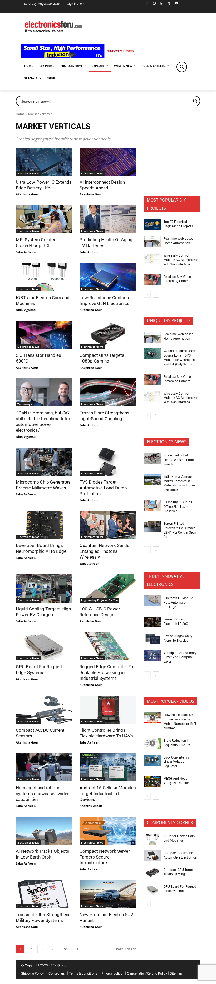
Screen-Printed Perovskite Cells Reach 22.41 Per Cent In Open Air (180, 530)
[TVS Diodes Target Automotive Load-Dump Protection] (108, 462)
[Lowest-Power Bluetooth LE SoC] (152, 622)
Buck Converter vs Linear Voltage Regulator (176, 762)
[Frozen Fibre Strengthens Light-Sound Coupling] (108, 392)
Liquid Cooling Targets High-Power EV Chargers (44, 611)
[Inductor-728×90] (78, 56)
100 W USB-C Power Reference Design (100, 611)
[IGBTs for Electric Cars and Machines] (44, 277)
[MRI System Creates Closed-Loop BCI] (44, 219)
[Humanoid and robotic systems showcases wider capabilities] (44, 767)
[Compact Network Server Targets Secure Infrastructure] (108, 831)
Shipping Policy (32, 973)
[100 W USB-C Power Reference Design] (108, 588)
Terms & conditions (83, 973)
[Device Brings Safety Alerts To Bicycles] (152, 639)
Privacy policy (111, 973)
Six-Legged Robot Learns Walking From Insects (179, 460)
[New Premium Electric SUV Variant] (108, 894)
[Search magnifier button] (181, 66)
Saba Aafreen (26, 252)
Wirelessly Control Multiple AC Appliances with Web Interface (180, 260)
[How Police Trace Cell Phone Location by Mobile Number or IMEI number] (152, 717)
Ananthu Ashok (91, 806)
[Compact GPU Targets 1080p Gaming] (108, 335)
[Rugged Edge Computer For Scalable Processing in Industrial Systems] (108, 646)
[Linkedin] (162, 4)
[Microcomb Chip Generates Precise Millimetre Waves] (44, 462)
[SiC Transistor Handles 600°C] (44, 335)
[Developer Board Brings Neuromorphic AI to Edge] (44, 525)
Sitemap (176, 973)
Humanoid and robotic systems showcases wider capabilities (42, 793)
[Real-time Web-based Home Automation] (152, 241)
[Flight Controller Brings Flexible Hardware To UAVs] (108, 710)
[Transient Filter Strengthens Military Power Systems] (44, 894)
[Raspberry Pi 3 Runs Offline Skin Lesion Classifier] (152, 505)
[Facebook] (147, 4)
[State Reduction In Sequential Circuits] (152, 743)
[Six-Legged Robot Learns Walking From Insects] (152, 458)
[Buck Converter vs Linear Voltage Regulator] (152, 760)
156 (65, 949)
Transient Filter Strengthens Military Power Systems (43, 917)
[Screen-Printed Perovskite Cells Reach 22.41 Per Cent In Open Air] (152, 526)
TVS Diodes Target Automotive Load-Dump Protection (103, 487)
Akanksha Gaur (27, 194)
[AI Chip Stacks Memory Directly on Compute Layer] (152, 655)
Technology (24, 404)
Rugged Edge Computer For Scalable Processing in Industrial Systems (107, 672)
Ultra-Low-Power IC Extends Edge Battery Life (44, 184)
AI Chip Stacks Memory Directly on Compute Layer (180, 657)
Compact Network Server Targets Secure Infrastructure (105, 857)
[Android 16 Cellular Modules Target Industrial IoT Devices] (108, 767)
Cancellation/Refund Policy (147, 973)
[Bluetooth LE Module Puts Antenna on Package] (152, 600)
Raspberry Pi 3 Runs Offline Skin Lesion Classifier (178, 506)
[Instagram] (154, 4)
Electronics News (28, 173)
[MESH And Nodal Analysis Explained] (152, 781)
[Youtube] (176, 4)
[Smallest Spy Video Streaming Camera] (152, 279)
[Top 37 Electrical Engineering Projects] (152, 224)
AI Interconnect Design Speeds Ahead (102, 184)
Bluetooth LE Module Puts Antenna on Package (178, 602)
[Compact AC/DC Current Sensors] (44, 710)
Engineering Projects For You (99, 600)
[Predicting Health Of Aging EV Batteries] (108, 219)
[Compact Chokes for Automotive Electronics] (152, 855)
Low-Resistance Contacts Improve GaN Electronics (105, 300)
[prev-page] (147, 294)
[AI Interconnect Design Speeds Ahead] (108, 162)
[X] (169, 4)
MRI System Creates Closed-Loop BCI (36, 242)
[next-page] (77, 949)
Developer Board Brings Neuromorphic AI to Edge (41, 548)
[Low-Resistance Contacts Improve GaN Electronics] (108, 277)
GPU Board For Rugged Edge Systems (39, 669)
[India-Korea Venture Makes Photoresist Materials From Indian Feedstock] (152, 479)
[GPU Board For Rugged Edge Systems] (44, 646)
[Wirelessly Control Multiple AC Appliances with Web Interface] (152, 258)
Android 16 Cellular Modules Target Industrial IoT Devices (108, 793)
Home (20, 114)
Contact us (56, 973)
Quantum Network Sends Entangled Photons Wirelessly (104, 551)
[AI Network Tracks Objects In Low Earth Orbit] (44, 831)
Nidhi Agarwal (26, 310)
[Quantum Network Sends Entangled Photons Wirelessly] (108, 525)
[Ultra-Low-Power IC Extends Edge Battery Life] (44, 162)
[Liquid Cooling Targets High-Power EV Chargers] (44, 588)
